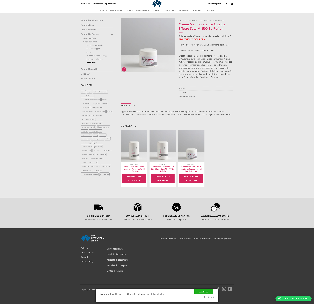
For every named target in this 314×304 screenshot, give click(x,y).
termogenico (104, 174)
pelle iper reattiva (88, 154)
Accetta (203, 292)
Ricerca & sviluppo (168, 238)
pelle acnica (98, 143)
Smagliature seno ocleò (90, 174)
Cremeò (156, 10)
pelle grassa (97, 150)
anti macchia (86, 104)
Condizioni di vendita (116, 254)
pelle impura (108, 150)
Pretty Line (169, 10)
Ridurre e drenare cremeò (90, 166)
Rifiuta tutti (209, 297)
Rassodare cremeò (97, 158)
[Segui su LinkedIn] (230, 289)
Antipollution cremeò (100, 104)
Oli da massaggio (93, 48)
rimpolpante (106, 166)
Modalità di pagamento (117, 259)
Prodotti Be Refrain (90, 34)
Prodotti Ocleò (87, 25)
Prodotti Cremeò (89, 29)
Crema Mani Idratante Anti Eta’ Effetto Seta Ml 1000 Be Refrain (162, 169)
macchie (103, 135)
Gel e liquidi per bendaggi (96, 55)
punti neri (85, 158)
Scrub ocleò (98, 170)
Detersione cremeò (88, 119)
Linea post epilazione (94, 59)
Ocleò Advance (142, 10)
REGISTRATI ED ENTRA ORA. (192, 39)
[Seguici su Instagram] (224, 289)
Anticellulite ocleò (88, 96)
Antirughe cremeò (97, 107)
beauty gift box (100, 111)
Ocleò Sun (196, 10)
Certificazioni (185, 238)
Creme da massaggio (94, 45)
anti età (104, 100)
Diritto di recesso (115, 271)
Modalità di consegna (117, 265)
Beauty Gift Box (116, 10)
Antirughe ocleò (87, 111)
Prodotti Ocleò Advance (92, 20)
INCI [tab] (134, 106)
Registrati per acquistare (134, 178)
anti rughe (85, 107)
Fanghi (88, 52)
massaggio (85, 139)
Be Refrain (183, 10)
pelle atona (98, 147)
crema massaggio (95, 115)
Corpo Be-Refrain (90, 42)
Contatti (84, 257)
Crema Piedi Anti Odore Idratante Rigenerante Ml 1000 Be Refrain (134, 169)
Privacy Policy (87, 261)
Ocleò (129, 10)
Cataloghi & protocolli (223, 238)
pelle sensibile (101, 154)
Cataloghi (210, 10)
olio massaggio (87, 143)
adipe (89, 92)
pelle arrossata (87, 147)
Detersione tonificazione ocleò (92, 123)
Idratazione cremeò (88, 127)
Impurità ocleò (87, 135)
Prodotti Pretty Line (90, 69)
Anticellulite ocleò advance (91, 100)
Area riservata (87, 252)
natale (108, 139)
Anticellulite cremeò (100, 92)
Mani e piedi (91, 62)
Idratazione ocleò (103, 127)
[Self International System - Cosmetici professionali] (157, 3)
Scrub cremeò (86, 170)
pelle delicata (86, 150)
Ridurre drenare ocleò (89, 162)
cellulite (84, 115)
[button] (214, 3)
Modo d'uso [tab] (126, 106)
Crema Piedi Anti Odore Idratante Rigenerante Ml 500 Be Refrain (191, 169)
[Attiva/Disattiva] (112, 34)
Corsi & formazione (202, 238)
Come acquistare (115, 248)
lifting (96, 135)
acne (83, 92)
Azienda (103, 10)
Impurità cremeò (95, 131)
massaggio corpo (97, 139)
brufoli (109, 111)
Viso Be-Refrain (89, 38)
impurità (84, 131)
